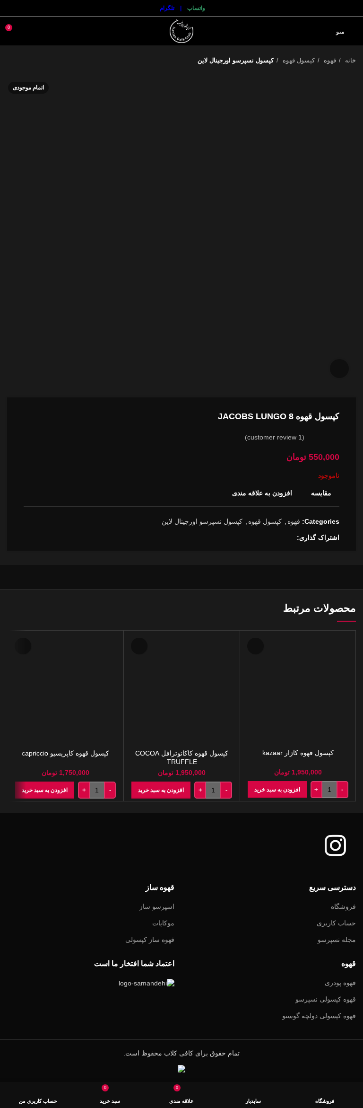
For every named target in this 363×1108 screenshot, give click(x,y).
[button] (277, 789)
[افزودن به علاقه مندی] (255, 646)
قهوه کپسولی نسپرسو (325, 999)
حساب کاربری (336, 923)
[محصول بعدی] (12, 60)
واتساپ (196, 8)
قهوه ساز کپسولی (149, 939)
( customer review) (274, 437)
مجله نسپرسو (337, 939)
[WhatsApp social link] (267, 537)
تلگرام (167, 8)
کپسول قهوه (298, 60)
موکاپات (163, 923)
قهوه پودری (340, 982)
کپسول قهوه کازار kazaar (298, 752)
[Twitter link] (278, 537)
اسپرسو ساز (156, 906)
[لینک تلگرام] (256, 537)
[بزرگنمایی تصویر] (339, 368)
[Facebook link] (289, 537)
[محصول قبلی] (30, 60)
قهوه (329, 60)
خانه (349, 60)
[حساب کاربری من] (30, 31)
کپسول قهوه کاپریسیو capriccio (65, 753)
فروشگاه (343, 906)
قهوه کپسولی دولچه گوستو (319, 1016)
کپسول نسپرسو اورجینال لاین (236, 60)
